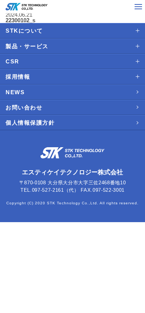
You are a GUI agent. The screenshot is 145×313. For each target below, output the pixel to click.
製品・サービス (27, 46)
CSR (12, 61)
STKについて (24, 30)
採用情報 (18, 76)
